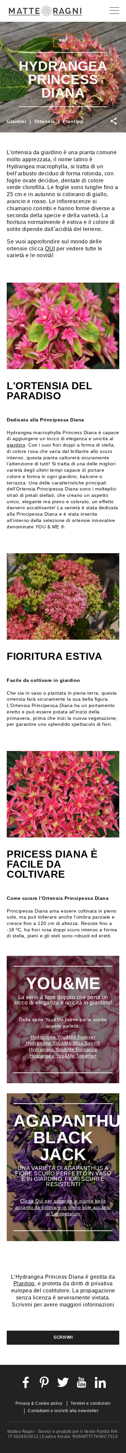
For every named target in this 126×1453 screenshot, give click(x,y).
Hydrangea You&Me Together (63, 1055)
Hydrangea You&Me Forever (63, 1037)
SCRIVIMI (63, 1337)
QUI (50, 248)
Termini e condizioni (91, 1403)
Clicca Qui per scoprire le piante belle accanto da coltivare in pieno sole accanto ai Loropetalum (63, 1207)
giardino (16, 445)
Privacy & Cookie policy (38, 1403)
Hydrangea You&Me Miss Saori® (63, 1043)
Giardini (16, 121)
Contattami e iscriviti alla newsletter (63, 1410)
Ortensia (44, 121)
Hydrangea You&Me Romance (63, 1049)
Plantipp (73, 121)
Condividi (113, 121)
